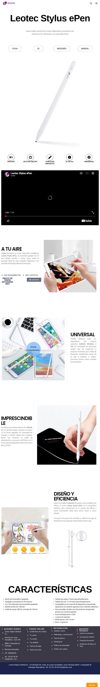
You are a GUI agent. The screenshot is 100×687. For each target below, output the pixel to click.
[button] (34, 280)
